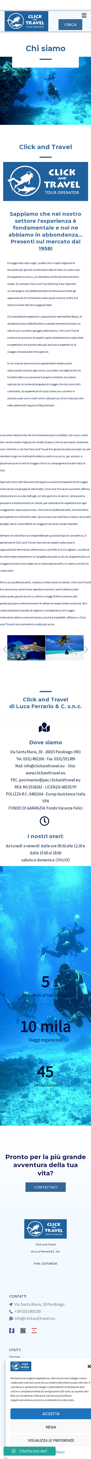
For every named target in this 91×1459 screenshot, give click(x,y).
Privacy (60, 1451)
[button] (70, 15)
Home (14, 1357)
